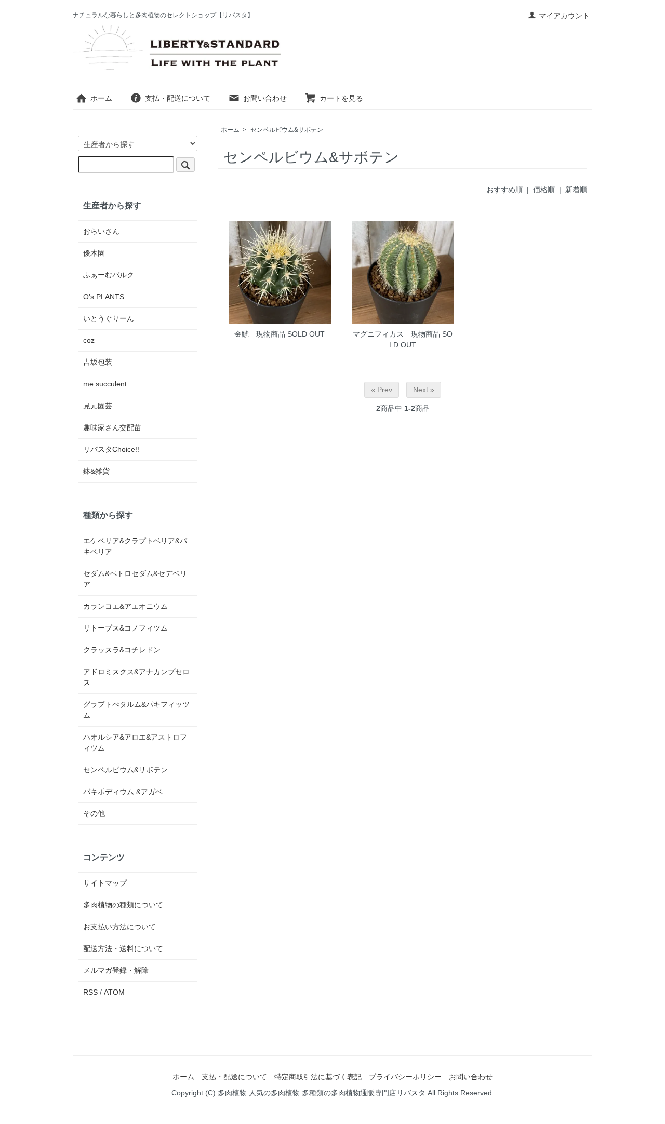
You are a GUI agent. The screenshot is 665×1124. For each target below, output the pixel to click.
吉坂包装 (97, 362)
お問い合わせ (265, 98)
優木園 (94, 253)
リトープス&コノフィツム (125, 628)
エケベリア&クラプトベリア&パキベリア (135, 546)
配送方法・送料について (123, 948)
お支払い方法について (119, 926)
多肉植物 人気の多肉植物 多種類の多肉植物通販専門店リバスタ (321, 1093)
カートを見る (341, 98)
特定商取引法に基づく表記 (318, 1077)
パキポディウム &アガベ (123, 791)
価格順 (544, 189)
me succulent (105, 384)
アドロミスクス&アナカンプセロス (136, 677)
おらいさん (101, 231)
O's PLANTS (103, 296)
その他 (94, 813)
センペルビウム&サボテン (286, 129)
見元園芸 (97, 406)
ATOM (114, 992)
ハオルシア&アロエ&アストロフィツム (135, 742)
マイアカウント (564, 15)
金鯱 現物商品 (259, 334)
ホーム (101, 98)
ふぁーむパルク (108, 275)
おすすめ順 (504, 189)
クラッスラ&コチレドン (122, 650)
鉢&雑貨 (96, 471)
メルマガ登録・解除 (116, 970)
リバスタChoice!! (111, 449)
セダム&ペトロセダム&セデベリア (135, 578)
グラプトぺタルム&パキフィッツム (136, 709)
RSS (90, 992)
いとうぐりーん (108, 318)
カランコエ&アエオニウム (125, 606)
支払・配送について (177, 98)
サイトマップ (105, 883)
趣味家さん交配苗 (112, 427)
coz (89, 340)
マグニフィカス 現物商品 (396, 334)
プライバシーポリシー (405, 1077)
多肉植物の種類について (123, 905)
